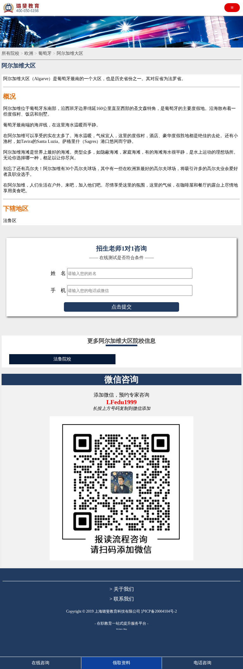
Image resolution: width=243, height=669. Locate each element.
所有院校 (11, 53)
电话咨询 (202, 662)
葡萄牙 (45, 53)
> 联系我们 (121, 599)
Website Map (121, 629)
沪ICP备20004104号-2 (159, 611)
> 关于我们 (121, 589)
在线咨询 (40, 662)
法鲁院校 (62, 359)
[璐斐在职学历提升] (22, 8)
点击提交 (121, 306)
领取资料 (121, 662)
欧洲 (29, 53)
